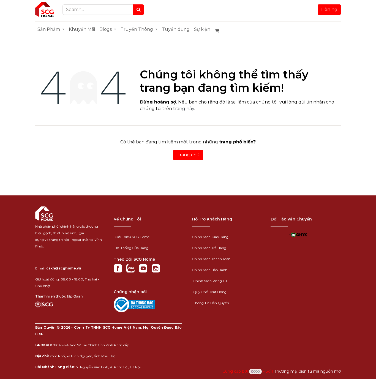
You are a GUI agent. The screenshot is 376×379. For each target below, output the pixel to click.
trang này (183, 108)
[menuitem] (51, 29)
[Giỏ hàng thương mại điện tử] (219, 30)
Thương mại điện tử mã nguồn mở (307, 371)
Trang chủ (188, 154)
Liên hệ (329, 9)
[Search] (138, 9)
